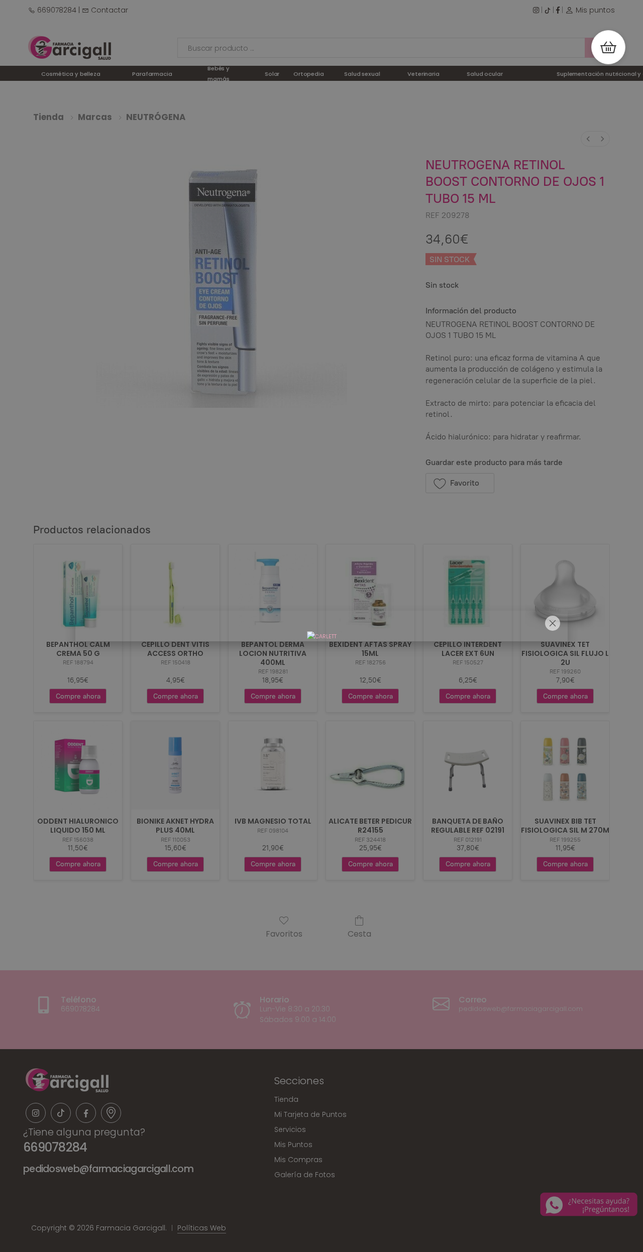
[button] (608, 47)
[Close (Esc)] (552, 623)
